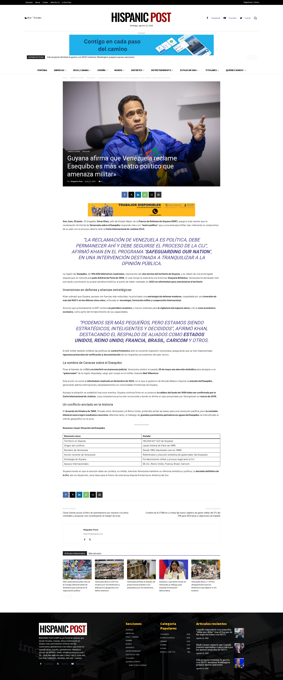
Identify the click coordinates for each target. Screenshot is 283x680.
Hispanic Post (77, 181)
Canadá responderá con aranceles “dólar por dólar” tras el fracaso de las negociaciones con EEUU (214, 632)
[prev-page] (64, 596)
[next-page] (69, 596)
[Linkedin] (138, 195)
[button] (255, 18)
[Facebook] (207, 18)
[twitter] (241, 18)
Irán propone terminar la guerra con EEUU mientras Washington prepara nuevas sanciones (90, 57)
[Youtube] (225, 18)
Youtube (232, 18)
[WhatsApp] (145, 195)
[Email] (152, 195)
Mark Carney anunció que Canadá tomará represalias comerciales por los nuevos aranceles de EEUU (214, 647)
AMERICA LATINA (77, 77)
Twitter (64, 664)
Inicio (65, 77)
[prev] (249, 57)
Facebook (215, 18)
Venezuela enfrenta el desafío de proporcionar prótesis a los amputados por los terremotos (141, 585)
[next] (254, 57)
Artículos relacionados (75, 553)
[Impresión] (158, 195)
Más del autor (95, 553)
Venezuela (91, 77)
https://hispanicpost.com (93, 534)
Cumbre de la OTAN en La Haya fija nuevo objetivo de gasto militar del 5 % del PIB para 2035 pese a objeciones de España (183, 514)
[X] (131, 195)
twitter (248, 18)
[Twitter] (58, 664)
